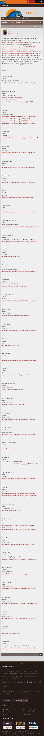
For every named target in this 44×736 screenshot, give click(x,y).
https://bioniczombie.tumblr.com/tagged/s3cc (16, 316)
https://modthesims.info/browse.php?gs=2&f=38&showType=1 (21, 464)
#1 (41, 26)
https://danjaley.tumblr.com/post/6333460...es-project (18, 301)
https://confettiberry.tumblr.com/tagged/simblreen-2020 (19, 529)
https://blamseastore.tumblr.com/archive (14, 449)
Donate (7, 714)
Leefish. (27, 731)
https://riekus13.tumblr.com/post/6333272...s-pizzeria (18, 121)
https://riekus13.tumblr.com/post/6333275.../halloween (19, 117)
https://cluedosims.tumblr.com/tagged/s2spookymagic (19, 271)
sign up (29, 682)
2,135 (16, 33)
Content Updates (22, 19)
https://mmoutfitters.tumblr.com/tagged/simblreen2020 (19, 618)
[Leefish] (22, 13)
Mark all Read (28, 714)
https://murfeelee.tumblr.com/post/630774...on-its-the (18, 419)
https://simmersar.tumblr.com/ (11, 510)
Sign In (31, 2)
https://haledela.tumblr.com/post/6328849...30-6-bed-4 (18, 493)
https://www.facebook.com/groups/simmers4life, (17, 49)
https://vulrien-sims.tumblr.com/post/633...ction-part (18, 197)
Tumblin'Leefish (29, 712)
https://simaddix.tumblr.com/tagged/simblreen (16, 375)
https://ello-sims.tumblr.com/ (11, 256)
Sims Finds (10, 19)
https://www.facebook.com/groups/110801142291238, (18, 47)
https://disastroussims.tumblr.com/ (13, 390)
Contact (7, 712)
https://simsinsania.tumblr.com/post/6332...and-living (18, 182)
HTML (31, 731)
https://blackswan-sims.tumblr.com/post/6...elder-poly (18, 167)
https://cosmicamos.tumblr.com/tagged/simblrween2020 (19, 603)
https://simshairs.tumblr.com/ (11, 633)
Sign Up (40, 2)
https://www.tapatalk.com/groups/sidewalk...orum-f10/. (19, 53)
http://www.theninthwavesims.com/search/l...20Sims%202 (20, 241)
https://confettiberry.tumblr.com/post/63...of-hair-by (18, 525)
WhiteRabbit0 (14, 691)
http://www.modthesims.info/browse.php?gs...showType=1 (20, 648)
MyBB (9, 731)
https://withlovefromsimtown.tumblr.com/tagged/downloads (20, 227)
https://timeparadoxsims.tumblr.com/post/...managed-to (19, 212)
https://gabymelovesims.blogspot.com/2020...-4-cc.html (19, 478)
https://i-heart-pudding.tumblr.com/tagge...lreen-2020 (18, 589)
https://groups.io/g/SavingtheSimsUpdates (15, 42)
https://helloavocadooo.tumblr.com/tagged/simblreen (18, 574)
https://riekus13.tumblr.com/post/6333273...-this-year (18, 119)
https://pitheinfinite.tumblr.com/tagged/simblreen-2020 (19, 360)
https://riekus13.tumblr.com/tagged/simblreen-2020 (18, 544)
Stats (5, 687)
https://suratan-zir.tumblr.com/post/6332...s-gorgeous (18, 153)
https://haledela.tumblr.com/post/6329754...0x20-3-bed (19, 495)
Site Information (29, 709)
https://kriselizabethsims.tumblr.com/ (13, 404)
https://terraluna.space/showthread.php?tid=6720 (17, 102)
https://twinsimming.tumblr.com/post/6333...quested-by (19, 330)
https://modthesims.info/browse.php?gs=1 (15, 286)
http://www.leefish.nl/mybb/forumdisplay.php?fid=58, (18, 51)
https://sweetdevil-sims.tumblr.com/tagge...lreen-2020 (18, 434)
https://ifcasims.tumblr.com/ (10, 345)
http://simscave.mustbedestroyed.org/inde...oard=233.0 (19, 83)
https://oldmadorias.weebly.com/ (12, 98)
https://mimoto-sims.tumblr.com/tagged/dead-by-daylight (19, 559)
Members (7, 709)
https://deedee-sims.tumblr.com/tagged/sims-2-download (20, 138)
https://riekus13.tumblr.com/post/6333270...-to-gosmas (19, 123)
